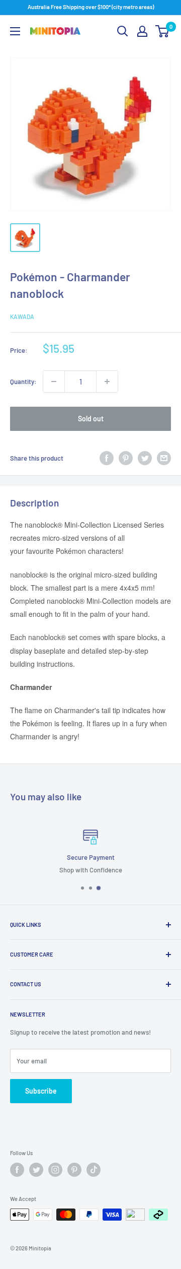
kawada (22, 316)
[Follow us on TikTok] (93, 1170)
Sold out (91, 418)
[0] (162, 31)
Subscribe (41, 1091)
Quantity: (23, 381)
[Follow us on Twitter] (36, 1170)
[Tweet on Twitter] (145, 458)
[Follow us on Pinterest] (74, 1170)
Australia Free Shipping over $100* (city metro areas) (91, 7)
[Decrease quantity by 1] (53, 381)
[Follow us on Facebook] (17, 1170)
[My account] (142, 31)
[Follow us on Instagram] (55, 1170)
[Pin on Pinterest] (126, 458)
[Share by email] (164, 458)
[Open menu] (15, 31)
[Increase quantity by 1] (107, 381)
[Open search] (122, 31)
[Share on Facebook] (107, 458)
